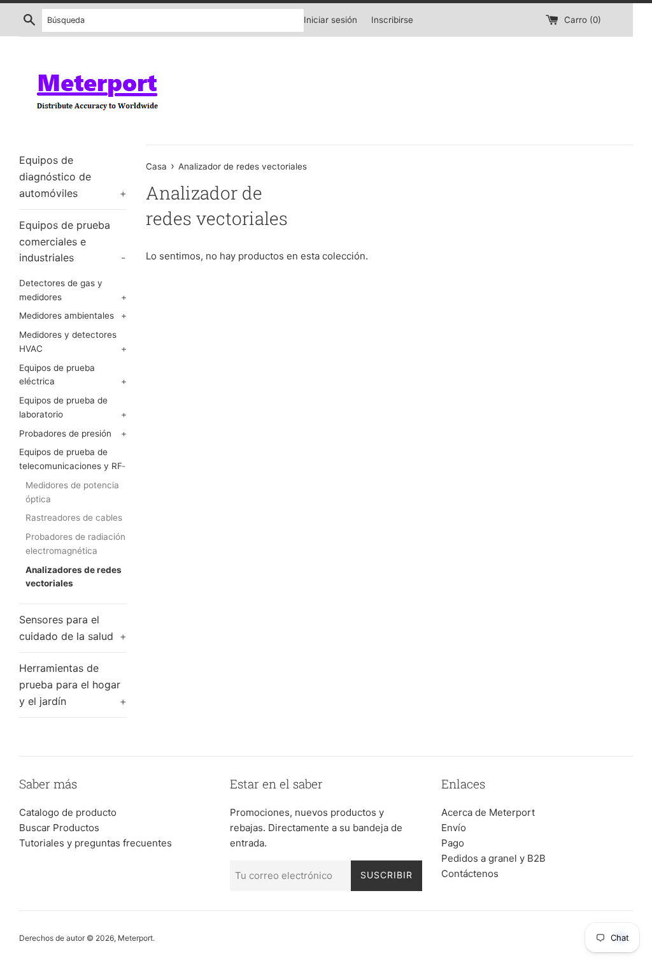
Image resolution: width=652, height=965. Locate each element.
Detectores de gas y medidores (73, 290)
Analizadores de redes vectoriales (73, 577)
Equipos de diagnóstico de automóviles (73, 176)
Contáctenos (470, 873)
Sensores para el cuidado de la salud (73, 627)
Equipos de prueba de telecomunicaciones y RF (72, 459)
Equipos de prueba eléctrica (73, 375)
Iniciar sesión (330, 20)
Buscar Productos (59, 828)
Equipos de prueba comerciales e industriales (72, 241)
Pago (452, 843)
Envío (453, 828)
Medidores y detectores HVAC (73, 342)
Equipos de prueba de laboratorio (73, 407)
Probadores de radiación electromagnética (75, 544)
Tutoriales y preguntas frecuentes (95, 843)
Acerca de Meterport (488, 812)
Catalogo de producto (68, 812)
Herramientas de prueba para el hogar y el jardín (73, 684)
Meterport (135, 938)
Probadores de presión (73, 433)
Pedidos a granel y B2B (493, 858)
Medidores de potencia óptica (72, 492)
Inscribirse (392, 20)
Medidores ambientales (73, 315)
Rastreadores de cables (73, 517)
